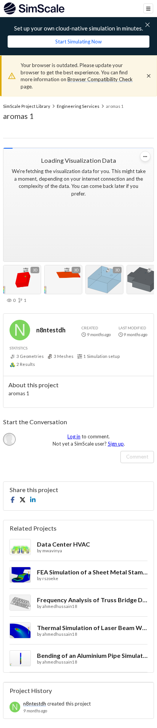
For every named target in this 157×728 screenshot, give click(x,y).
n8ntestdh (51, 330)
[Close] (149, 76)
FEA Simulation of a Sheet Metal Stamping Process (92, 572)
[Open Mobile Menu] (148, 8)
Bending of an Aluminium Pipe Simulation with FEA (92, 655)
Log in (73, 436)
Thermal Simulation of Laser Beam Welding (92, 627)
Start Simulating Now (78, 41)
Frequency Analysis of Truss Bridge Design (92, 599)
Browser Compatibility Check (100, 79)
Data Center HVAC (63, 544)
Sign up (116, 444)
